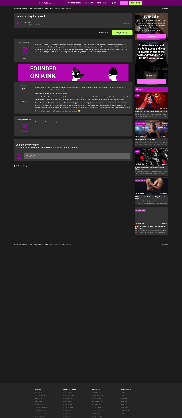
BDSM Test (124, 401)
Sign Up (151, 81)
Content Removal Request (42, 414)
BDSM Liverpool (67, 401)
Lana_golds (27, 22)
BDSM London (67, 392)
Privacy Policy (38, 404)
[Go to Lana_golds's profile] (18, 23)
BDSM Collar (151, 36)
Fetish (122, 395)
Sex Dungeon (124, 398)
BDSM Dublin (67, 414)
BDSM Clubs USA (97, 416)
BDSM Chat (124, 404)
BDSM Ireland (67, 410)
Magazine (42, 395)
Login (124, 3)
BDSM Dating (124, 407)
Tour (36, 395)
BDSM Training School (127, 414)
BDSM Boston (96, 404)
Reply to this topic (122, 33)
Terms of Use (38, 398)
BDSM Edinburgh (68, 407)
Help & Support (39, 392)
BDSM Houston (96, 407)
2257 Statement (39, 416)
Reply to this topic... (33, 156)
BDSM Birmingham (68, 395)
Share (127, 23)
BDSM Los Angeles (97, 395)
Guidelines (165, 8)
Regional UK (66, 389)
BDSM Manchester (68, 398)
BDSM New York (96, 392)
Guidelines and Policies (41, 407)
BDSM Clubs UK (67, 416)
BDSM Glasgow (67, 404)
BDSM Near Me (125, 410)
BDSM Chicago (96, 410)
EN (115, 3)
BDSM (122, 392)
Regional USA (96, 389)
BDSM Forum (39, 25)
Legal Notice (38, 401)
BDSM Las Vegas (97, 398)
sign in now (58, 147)
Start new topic (103, 33)
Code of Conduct (39, 410)
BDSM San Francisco (98, 401)
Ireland (74, 389)
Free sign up (135, 3)
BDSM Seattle (96, 414)
